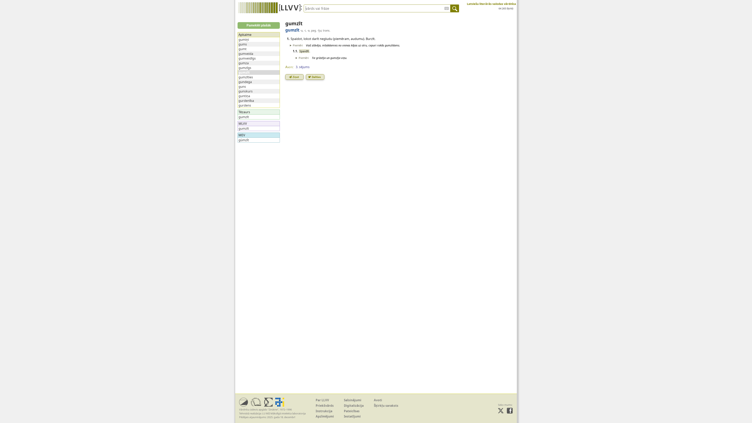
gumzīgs (245, 68)
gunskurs (246, 91)
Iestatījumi (352, 416)
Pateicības (352, 411)
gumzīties (246, 77)
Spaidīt (304, 51)
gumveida (246, 54)
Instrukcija (324, 411)
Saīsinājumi (352, 400)
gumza (244, 63)
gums (243, 44)
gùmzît (244, 140)
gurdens (245, 105)
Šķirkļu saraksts (386, 406)
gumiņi (244, 39)
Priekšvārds (325, 406)
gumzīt (244, 117)
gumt (243, 49)
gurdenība (246, 101)
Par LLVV (322, 400)
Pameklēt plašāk (259, 25)
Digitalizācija (354, 406)
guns (242, 86)
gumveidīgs (247, 58)
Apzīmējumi (325, 416)
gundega (245, 82)
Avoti (378, 400)
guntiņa (244, 96)
